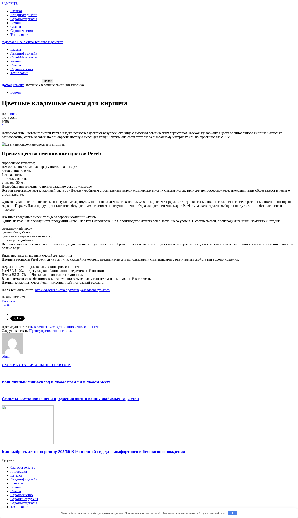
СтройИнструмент (24, 499)
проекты (16, 483)
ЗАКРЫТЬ (10, 3)
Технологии (19, 34)
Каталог (16, 475)
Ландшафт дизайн (23, 15)
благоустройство (22, 467)
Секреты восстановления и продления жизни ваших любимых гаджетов (70, 398)
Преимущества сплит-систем (50, 331)
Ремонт (15, 23)
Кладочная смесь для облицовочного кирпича (65, 327)
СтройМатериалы (23, 19)
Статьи (15, 27)
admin (11, 114)
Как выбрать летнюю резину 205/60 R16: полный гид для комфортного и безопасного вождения (93, 451)
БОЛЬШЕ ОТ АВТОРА (52, 365)
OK (233, 513)
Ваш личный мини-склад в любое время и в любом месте (56, 382)
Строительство (21, 31)
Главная (16, 11)
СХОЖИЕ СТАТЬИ (17, 365)
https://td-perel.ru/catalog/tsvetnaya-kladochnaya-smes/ (72, 290)
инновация (18, 471)
